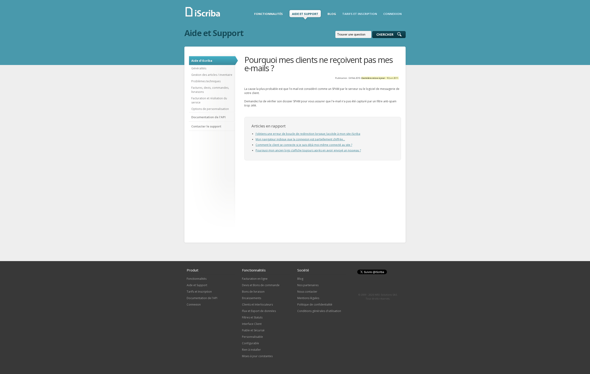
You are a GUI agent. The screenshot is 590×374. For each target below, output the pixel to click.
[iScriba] (203, 16)
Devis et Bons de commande (261, 285)
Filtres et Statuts (252, 317)
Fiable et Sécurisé (253, 330)
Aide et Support (197, 285)
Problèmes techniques (206, 81)
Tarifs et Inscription (199, 292)
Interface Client (252, 324)
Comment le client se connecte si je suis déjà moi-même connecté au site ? (304, 145)
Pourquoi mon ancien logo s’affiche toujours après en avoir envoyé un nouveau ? (308, 150)
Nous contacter (307, 292)
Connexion (194, 304)
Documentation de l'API (208, 117)
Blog (300, 279)
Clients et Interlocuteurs (257, 304)
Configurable (250, 343)
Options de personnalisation (210, 109)
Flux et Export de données (259, 311)
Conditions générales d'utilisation (319, 311)
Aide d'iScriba (201, 61)
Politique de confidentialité (314, 304)
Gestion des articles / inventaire (211, 75)
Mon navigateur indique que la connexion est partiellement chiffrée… (300, 139)
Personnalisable (252, 337)
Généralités (198, 68)
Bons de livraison (253, 292)
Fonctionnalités (196, 279)
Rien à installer (251, 350)
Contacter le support (206, 126)
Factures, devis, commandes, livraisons (210, 90)
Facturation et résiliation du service (209, 100)
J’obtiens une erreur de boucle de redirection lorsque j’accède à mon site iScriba (308, 134)
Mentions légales (308, 298)
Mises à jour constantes (257, 356)
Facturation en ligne (255, 279)
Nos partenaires (308, 285)
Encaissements (251, 298)
